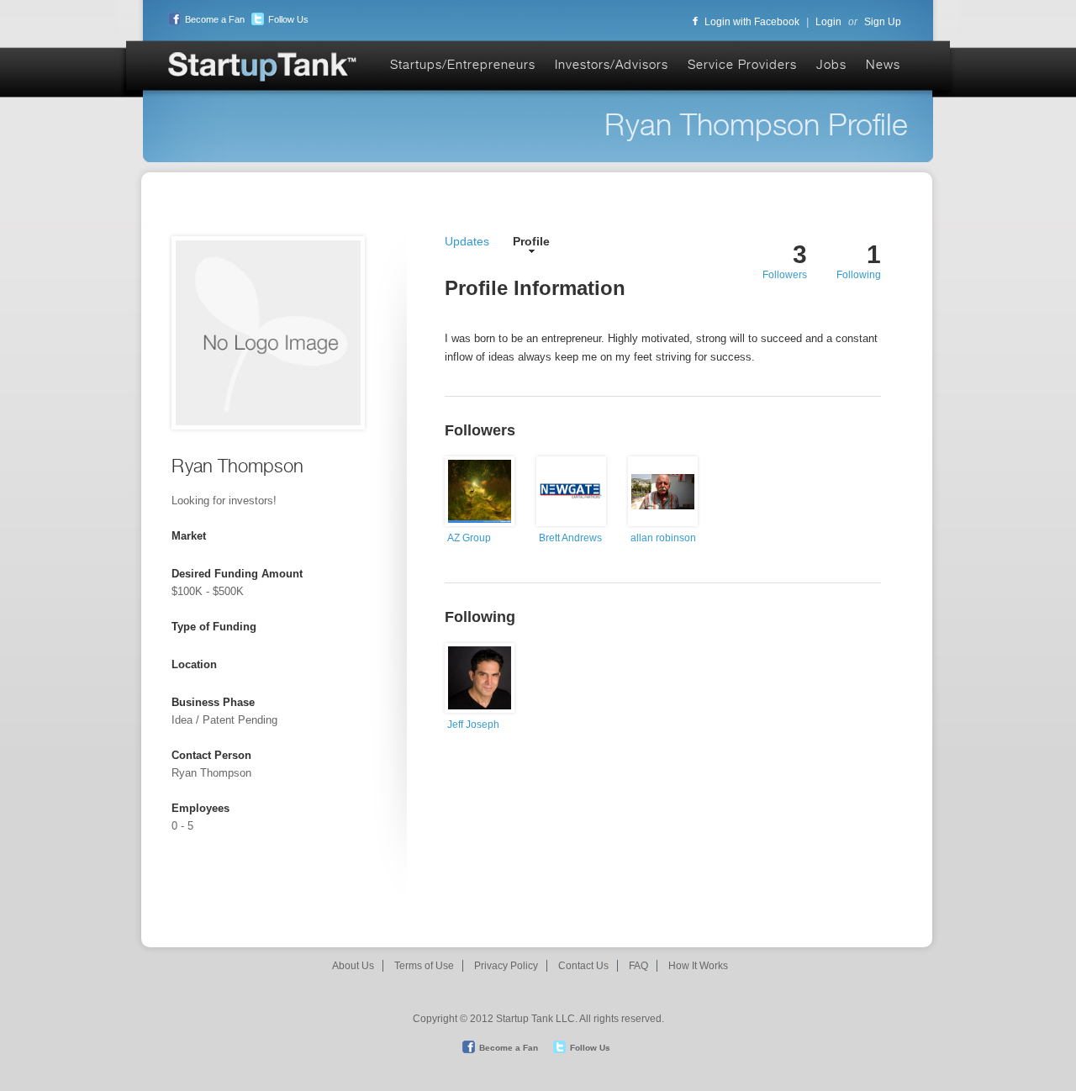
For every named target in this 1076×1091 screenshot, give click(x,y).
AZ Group (469, 538)
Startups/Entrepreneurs (462, 64)
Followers (784, 275)
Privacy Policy (506, 966)
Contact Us (583, 966)
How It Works (698, 966)
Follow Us (288, 19)
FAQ (638, 966)
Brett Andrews (570, 538)
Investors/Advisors (611, 64)
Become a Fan (215, 19)
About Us (353, 966)
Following (858, 275)
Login (828, 22)
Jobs (831, 64)
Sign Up (882, 22)
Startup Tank (263, 67)
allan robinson (663, 538)
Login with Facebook (751, 22)
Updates (467, 241)
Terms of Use (424, 966)
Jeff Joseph (473, 724)
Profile (531, 241)
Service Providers (742, 64)
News (883, 64)
